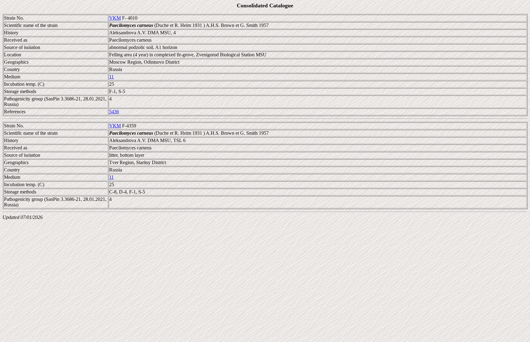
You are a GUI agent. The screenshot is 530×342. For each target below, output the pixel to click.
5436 (114, 111)
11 (111, 76)
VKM (115, 18)
